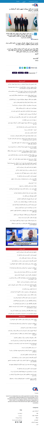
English (17, 1)
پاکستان (15, 73)
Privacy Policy (19, 417)
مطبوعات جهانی (35, 415)
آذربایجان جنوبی (35, 411)
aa (33, 34)
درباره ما (20, 415)
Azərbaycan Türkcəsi (33, 1)
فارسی (24, 1)
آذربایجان (21, 73)
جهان (37, 413)
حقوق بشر (36, 419)
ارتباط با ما (20, 413)
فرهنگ (37, 417)
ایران (37, 424)
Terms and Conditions (17, 420)
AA (35, 34)
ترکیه (26, 73)
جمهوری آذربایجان (34, 422)
